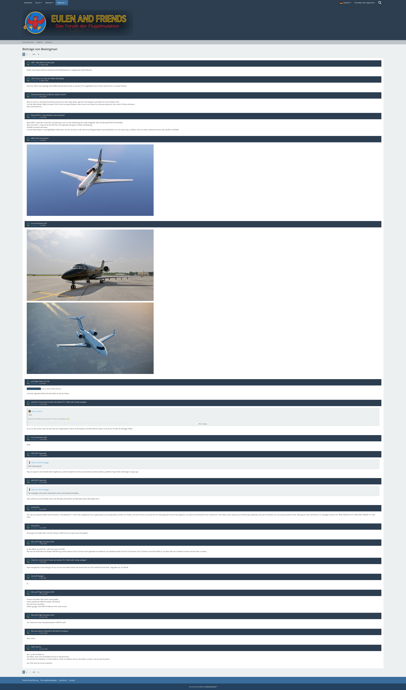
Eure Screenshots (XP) (39, 223)
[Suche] (380, 2)
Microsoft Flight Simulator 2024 (42, 542)
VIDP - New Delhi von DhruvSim (42, 62)
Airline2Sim (35, 507)
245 (33, 54)
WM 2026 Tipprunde (38, 453)
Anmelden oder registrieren (365, 3)
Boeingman (34, 64)
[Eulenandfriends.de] (203, 22)
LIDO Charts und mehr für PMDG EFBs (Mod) (47, 78)
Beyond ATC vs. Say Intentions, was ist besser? (48, 115)
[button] (345, 2)
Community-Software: (203, 687)
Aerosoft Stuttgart (37, 576)
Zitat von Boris (36, 411)
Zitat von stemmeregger (40, 462)
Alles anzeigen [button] (202, 424)
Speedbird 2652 (34, 389)
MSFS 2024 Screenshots (40, 138)
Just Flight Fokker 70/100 (40, 381)
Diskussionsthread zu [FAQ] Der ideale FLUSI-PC (48, 94)
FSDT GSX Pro (36, 647)
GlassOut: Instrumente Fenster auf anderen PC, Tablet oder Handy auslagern (59, 402)
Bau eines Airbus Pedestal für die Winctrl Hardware (49, 631)
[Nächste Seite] (38, 54)
